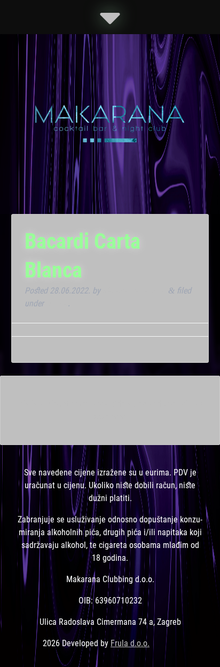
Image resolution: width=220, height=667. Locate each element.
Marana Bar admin (134, 290)
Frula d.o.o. (130, 643)
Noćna (57, 303)
